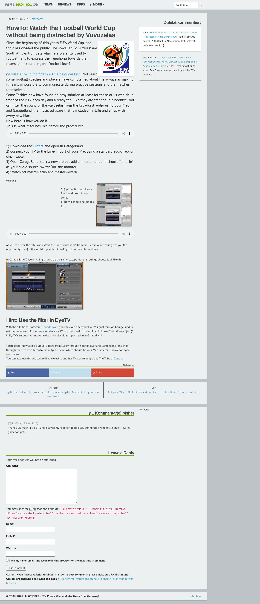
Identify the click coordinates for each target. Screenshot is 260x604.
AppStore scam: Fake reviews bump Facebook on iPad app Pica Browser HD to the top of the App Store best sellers (170, 61)
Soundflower (49, 327)
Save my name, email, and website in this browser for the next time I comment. (57, 560)
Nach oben (194, 596)
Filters (38, 146)
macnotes (37, 19)
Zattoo (118, 358)
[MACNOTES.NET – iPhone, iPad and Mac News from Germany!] (22, 4)
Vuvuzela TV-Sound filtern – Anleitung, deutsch (43, 74)
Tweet (56, 372)
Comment (12, 465)
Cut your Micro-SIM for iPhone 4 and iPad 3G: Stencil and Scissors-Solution (153, 392)
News (48, 4)
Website (11, 548)
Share (98, 372)
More (97, 4)
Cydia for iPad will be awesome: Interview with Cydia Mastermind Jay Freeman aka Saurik (53, 394)
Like (12, 372)
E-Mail (10, 536)
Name (9, 524)
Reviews (64, 4)
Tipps (81, 4)
